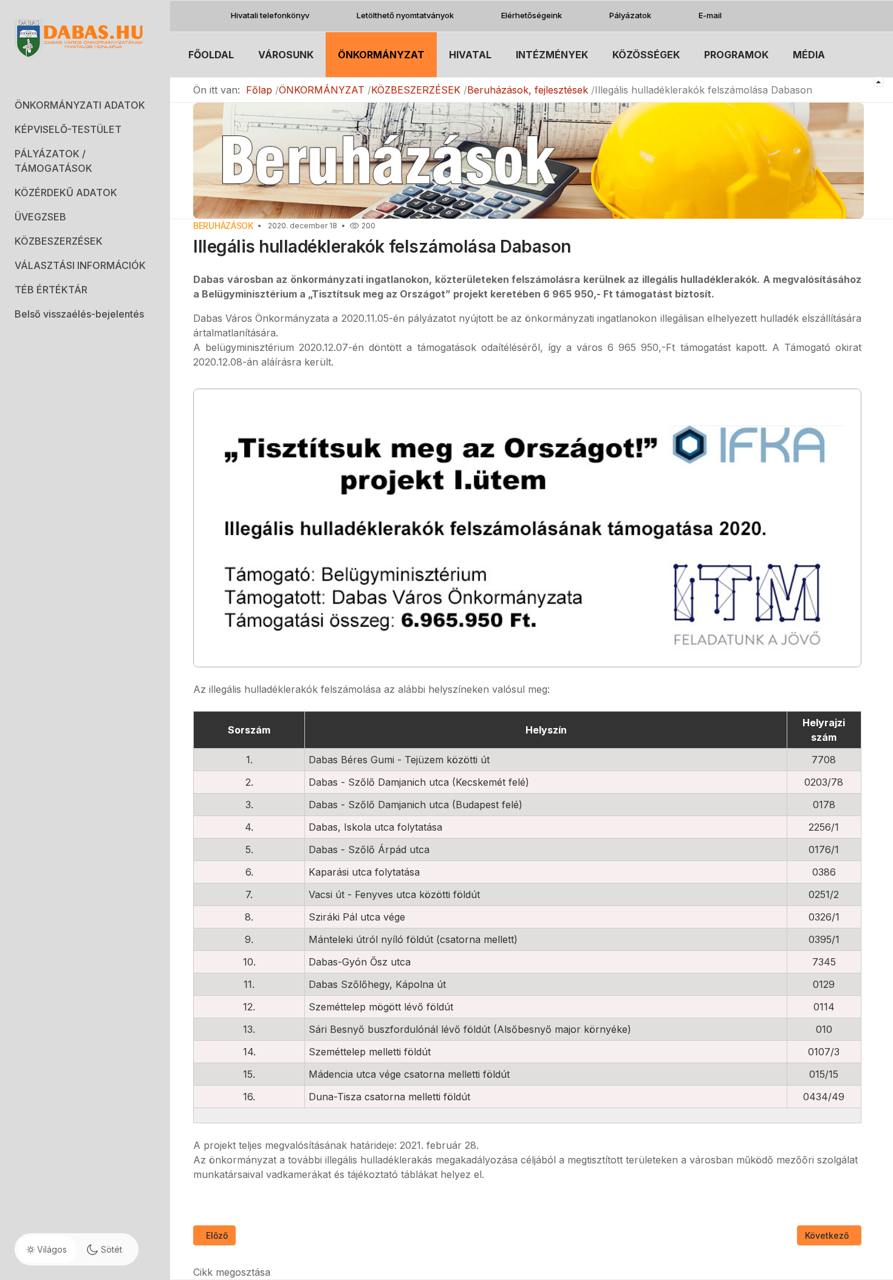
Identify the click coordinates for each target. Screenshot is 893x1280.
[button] (85, 105)
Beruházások (223, 225)
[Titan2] (85, 38)
